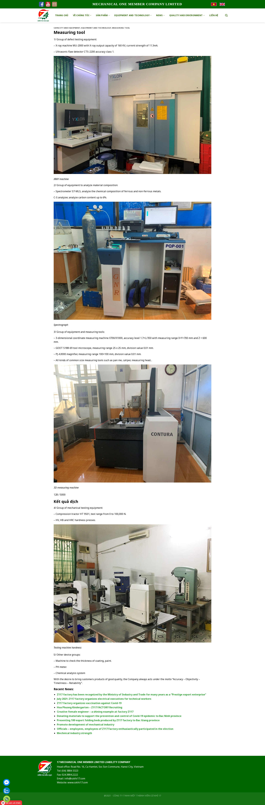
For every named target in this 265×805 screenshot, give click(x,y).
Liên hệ (213, 15)
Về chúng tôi (81, 15)
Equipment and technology (132, 15)
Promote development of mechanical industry (85, 724)
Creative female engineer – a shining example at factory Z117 (95, 711)
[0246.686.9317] (6, 799)
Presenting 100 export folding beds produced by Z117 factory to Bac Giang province (108, 720)
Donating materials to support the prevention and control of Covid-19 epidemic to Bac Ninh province (119, 716)
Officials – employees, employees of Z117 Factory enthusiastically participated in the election (115, 729)
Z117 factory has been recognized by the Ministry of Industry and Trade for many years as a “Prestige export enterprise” (131, 694)
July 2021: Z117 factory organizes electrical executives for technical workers (104, 698)
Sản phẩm (102, 15)
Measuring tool (121, 28)
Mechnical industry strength (74, 733)
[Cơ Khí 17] (43, 15)
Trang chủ (61, 15)
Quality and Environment (186, 15)
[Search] (226, 15)
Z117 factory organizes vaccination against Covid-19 (89, 703)
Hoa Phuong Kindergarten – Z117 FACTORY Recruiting (89, 707)
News (159, 15)
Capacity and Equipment (67, 28)
